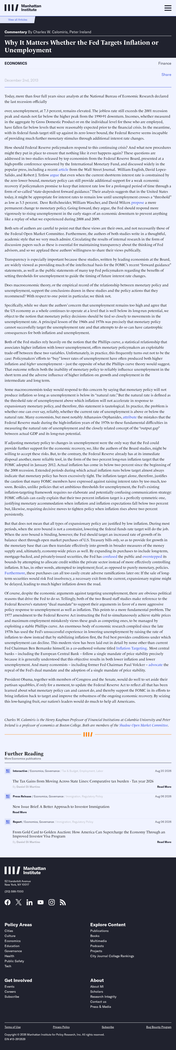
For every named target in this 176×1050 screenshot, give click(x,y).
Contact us (98, 1002)
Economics (16, 63)
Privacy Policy (61, 1027)
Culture (10, 936)
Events (9, 986)
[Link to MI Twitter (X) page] (19, 903)
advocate (155, 664)
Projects (96, 951)
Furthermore (15, 572)
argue (54, 174)
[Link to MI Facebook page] (8, 903)
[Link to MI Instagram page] (52, 903)
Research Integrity (103, 997)
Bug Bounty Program (158, 1027)
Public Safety (14, 961)
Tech (8, 966)
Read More (164, 786)
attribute (130, 416)
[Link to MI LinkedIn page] (30, 903)
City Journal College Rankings (112, 956)
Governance (13, 951)
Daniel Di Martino (28, 786)
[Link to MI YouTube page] (41, 902)
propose (137, 202)
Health (9, 956)
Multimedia (98, 941)
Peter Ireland (80, 32)
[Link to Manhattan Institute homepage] (25, 872)
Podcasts (97, 946)
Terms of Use (13, 1027)
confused (110, 556)
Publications (99, 931)
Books (94, 936)
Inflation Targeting (131, 647)
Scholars (96, 991)
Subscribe (12, 997)
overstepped (152, 556)
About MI (97, 986)
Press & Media (100, 1007)
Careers (10, 991)
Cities (9, 931)
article (63, 169)
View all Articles (17, 19)
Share (166, 74)
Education (12, 946)
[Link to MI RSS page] (63, 903)
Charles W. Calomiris (50, 32)
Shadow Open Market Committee (143, 724)
